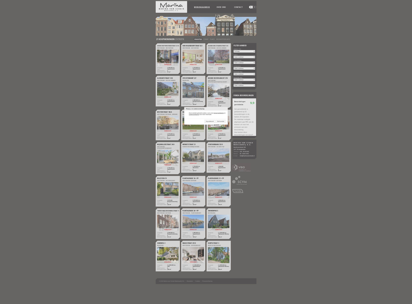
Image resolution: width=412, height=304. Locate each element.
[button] (226, 109)
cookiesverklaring (194, 114)
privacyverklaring (219, 113)
